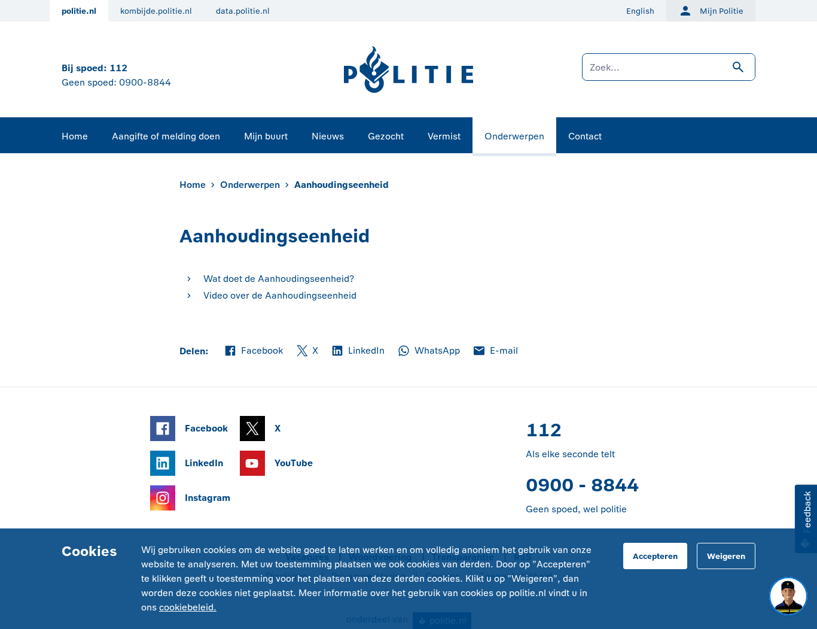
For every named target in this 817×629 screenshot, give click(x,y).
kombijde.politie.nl (156, 11)
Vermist (444, 136)
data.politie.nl (243, 11)
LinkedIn (357, 351)
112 (118, 68)
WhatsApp (428, 351)
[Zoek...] (668, 73)
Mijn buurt (266, 136)
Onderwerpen (514, 136)
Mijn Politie (721, 11)
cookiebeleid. (188, 607)
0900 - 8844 (582, 485)
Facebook (253, 351)
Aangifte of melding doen (166, 136)
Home (75, 136)
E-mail (495, 351)
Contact (585, 136)
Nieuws (328, 136)
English (640, 11)
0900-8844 (145, 82)
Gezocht (386, 136)
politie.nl (79, 11)
